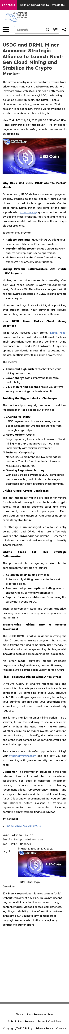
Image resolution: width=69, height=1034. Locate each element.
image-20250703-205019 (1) (23, 826)
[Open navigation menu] (6, 29)
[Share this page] (64, 29)
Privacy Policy (44, 1028)
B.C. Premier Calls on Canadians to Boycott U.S (34, 5)
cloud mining (28, 212)
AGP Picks (8, 5)
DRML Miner (58, 332)
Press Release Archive (39, 1014)
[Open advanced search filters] (55, 29)
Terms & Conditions (49, 1021)
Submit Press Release (21, 1021)
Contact (61, 1028)
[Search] (48, 29)
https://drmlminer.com (22, 755)
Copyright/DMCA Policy (17, 1028)
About (19, 1014)
